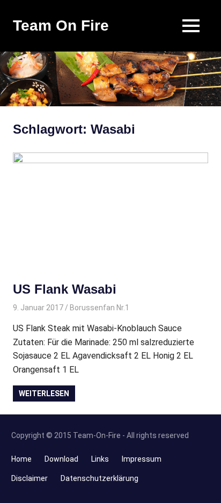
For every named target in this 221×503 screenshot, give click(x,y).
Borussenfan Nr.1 (99, 307)
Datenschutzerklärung (99, 478)
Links (100, 459)
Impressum (141, 459)
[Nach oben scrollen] (205, 487)
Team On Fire (61, 25)
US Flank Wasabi (64, 289)
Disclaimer (29, 478)
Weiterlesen (44, 393)
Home (21, 459)
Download (61, 459)
